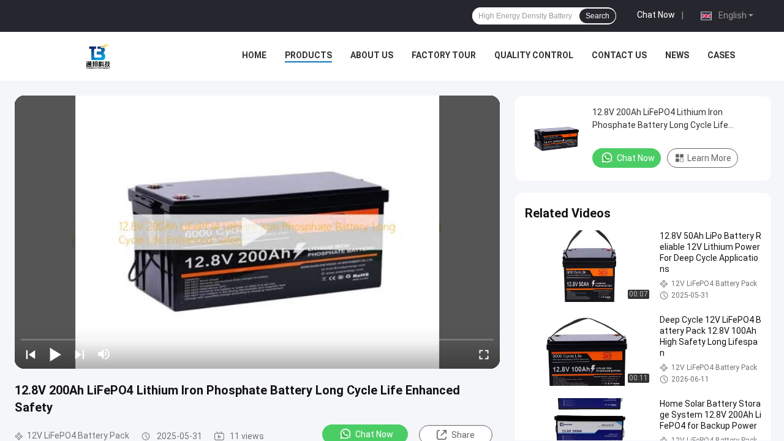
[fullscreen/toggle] (484, 354)
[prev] (30, 354)
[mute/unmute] (104, 354)
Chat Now (656, 15)
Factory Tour (444, 55)
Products (308, 55)
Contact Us (619, 55)
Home (254, 55)
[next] (79, 354)
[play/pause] (55, 354)
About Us (371, 55)
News (677, 55)
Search (597, 16)
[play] (257, 232)
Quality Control (533, 55)
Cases (721, 55)
